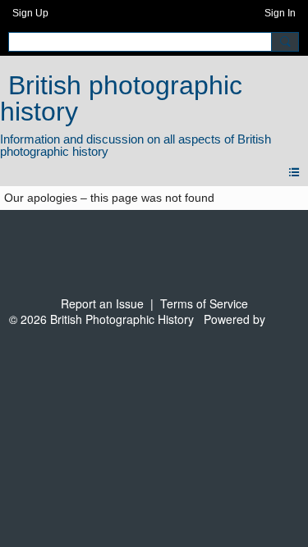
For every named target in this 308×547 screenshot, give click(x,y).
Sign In (280, 13)
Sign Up (30, 13)
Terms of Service (204, 303)
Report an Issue (102, 303)
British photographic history (121, 98)
